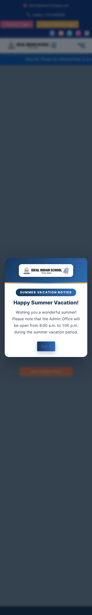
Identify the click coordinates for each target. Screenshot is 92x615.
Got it (46, 346)
